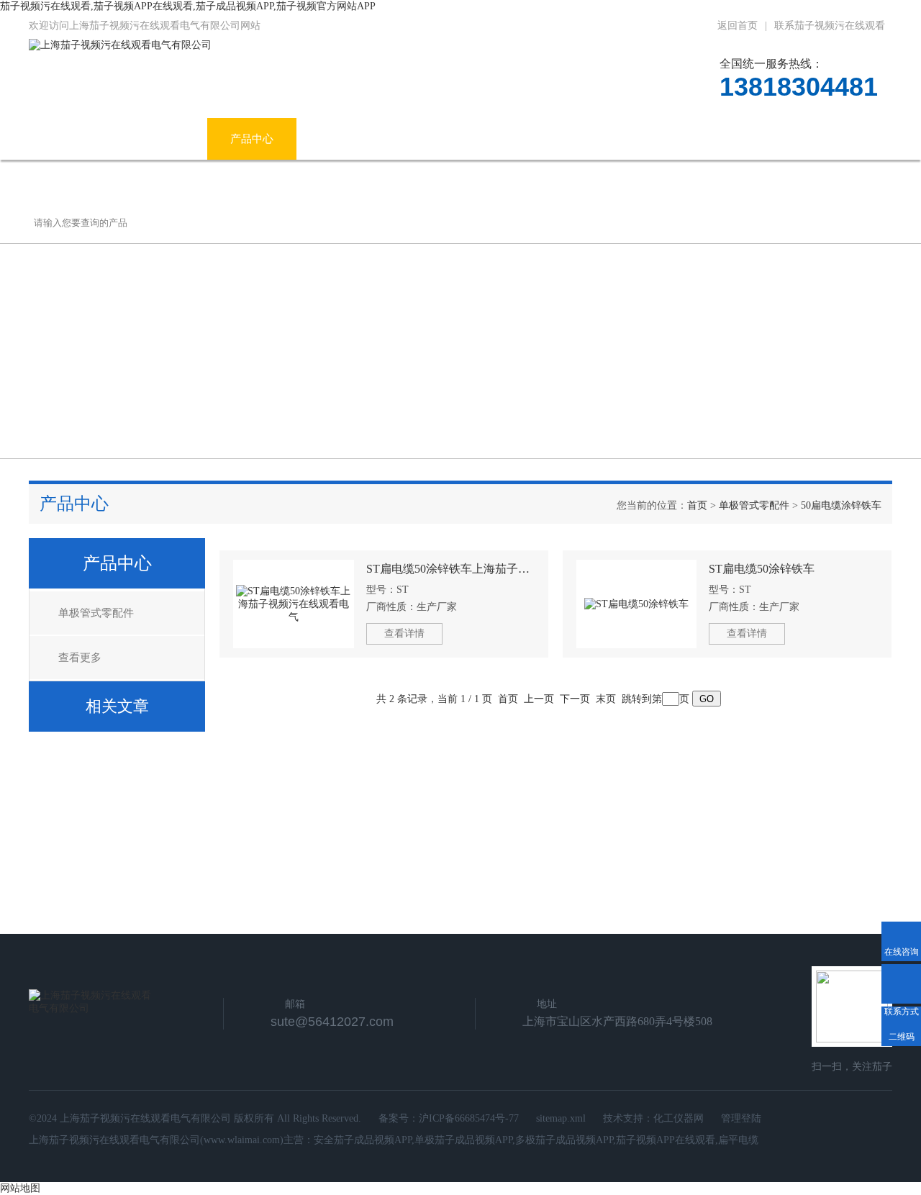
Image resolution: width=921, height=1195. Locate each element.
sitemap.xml (561, 1118)
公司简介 (162, 139)
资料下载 (603, 139)
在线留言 (692, 139)
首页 (697, 505)
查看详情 (404, 633)
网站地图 (20, 1188)
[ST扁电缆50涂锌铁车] (636, 604)
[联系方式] (901, 984)
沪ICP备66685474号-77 (469, 1118)
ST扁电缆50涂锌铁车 (762, 569)
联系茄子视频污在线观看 (829, 25)
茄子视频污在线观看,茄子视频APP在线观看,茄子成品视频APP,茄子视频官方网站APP (188, 6)
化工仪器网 (678, 1118)
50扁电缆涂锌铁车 (841, 505)
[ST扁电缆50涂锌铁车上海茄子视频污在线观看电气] (293, 604)
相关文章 (117, 706)
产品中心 (251, 139)
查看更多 (79, 657)
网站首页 (73, 139)
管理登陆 (741, 1118)
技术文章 (514, 139)
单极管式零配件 (754, 505)
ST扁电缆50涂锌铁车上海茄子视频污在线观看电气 (450, 569)
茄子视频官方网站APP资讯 (383, 139)
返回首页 (737, 25)
